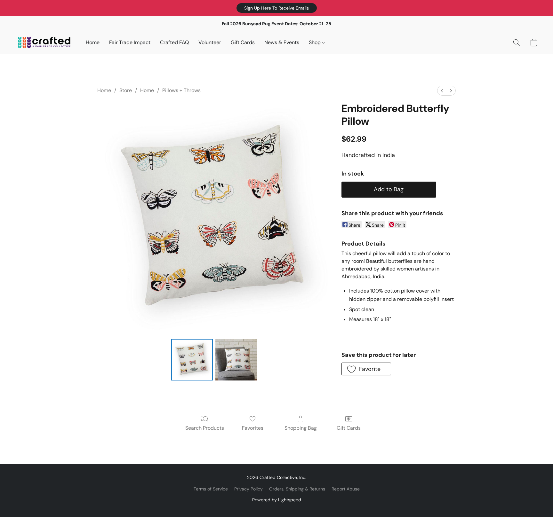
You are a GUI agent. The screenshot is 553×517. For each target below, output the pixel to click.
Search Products (204, 428)
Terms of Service (211, 489)
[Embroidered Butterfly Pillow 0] (192, 359)
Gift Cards (243, 42)
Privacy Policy (248, 489)
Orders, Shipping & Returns (297, 489)
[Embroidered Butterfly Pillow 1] (236, 359)
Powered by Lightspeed (276, 500)
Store (125, 90)
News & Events (281, 42)
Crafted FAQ (174, 42)
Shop (315, 42)
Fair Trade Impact (129, 42)
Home (93, 42)
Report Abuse (346, 489)
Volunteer (209, 42)
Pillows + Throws (181, 90)
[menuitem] (441, 90)
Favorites (252, 428)
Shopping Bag (301, 428)
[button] (276, 8)
